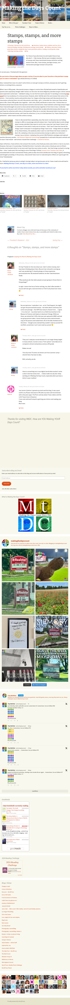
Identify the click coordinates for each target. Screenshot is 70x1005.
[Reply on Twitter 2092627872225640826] (8, 785)
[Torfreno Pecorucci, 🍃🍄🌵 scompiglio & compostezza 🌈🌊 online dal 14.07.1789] (18, 986)
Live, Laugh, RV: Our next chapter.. (11, 917)
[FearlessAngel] (55, 986)
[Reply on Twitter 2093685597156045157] (8, 721)
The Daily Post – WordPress (9, 951)
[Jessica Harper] (22, 991)
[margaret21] (50, 977)
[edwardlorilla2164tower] (60, 982)
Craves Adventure (7, 889)
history (45, 45)
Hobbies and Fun (52, 45)
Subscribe (6, 483)
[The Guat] (13, 977)
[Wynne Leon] (64, 986)
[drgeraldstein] (36, 986)
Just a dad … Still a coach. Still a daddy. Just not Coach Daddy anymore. (21, 909)
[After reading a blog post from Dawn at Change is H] (51, 598)
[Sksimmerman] (36, 991)
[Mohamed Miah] (27, 991)
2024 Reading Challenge (12, 864)
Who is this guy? (13, 23)
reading (44, 49)
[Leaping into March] (58, 201)
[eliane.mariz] (4, 986)
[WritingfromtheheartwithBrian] (32, 986)
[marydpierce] (41, 986)
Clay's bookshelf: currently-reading (15, 806)
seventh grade (51, 49)
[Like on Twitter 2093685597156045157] (15, 721)
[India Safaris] (13, 991)
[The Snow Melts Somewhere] (36, 982)
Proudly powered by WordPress (16, 1001)
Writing (41, 47)
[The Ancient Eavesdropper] (4, 982)
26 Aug (29, 770)
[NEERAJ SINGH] (22, 986)
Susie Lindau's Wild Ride (8, 948)
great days (10, 49)
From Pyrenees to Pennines (9, 897)
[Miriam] (4, 991)
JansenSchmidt (6, 906)
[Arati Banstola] (60, 986)
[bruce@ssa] (8, 991)
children (48, 47)
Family (41, 45)
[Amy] (32, 977)
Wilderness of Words (7, 959)
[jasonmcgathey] (64, 977)
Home (3, 23)
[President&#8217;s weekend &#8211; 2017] (35, 201)
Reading (14, 47)
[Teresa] (27, 977)
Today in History (39, 23)
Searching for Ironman (8, 937)
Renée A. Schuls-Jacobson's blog (11, 934)
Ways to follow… (34, 27)
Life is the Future (6, 914)
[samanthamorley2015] (50, 982)
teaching (20, 47)
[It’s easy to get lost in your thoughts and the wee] (51, 632)
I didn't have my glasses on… (10, 900)
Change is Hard (6, 886)
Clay (27, 51)
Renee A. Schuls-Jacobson (13, 345)
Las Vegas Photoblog (7, 911)
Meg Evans (5, 920)
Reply (22, 295)
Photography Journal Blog (9, 928)
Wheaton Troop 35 (7, 956)
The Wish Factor (6, 954)
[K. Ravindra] (41, 982)
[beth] (36, 977)
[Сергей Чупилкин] (55, 977)
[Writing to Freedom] (64, 982)
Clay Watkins (11, 704)
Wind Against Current (7, 962)
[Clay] (32, 991)
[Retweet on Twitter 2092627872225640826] (11, 785)
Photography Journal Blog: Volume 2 (11, 931)
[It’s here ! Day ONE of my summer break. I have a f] (51, 665)
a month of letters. (43, 139)
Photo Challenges (20, 27)
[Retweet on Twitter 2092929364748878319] (11, 765)
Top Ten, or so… (6, 27)
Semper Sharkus (6, 940)
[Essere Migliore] (46, 982)
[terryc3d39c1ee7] (32, 982)
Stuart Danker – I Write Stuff (9, 942)
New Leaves (5, 923)
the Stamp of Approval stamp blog (28, 137)
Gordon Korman (6, 821)
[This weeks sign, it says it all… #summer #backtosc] (18, 565)
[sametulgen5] (8, 977)
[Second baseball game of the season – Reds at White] (51, 565)
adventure (36, 45)
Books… (50, 23)
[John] (46, 977)
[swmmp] (22, 982)
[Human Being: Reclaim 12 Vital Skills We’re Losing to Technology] (4, 827)
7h (28, 704)
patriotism (34, 49)
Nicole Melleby (10, 841)
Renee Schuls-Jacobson (10, 272)
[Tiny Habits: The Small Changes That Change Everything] (4, 810)
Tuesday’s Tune (26, 23)
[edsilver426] (13, 986)
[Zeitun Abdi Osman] (46, 986)
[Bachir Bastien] (18, 982)
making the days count (25, 49)
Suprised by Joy (6, 945)
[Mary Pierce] (18, 991)
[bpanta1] (13, 982)
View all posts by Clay (29, 234)
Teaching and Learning (29, 47)
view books (20, 875)
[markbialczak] (22, 977)
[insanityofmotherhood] (55, 982)
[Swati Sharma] (27, 986)
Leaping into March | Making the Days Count (27, 256)
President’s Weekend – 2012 (7, 208)
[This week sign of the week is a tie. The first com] (18, 598)
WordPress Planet (7, 968)
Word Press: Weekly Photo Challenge (12, 965)
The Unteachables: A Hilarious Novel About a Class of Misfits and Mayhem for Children (16, 818)
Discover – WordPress (8, 892)
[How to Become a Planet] (4, 841)
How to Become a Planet (13, 839)
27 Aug (29, 748)
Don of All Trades (6, 895)
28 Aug (29, 726)
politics (40, 49)
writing (21, 51)
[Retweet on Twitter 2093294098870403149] (11, 743)
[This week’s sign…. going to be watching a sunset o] (18, 632)
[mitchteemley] (50, 986)
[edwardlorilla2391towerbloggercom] (60, 977)
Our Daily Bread (6, 926)
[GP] (41, 977)
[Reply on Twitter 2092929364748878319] (8, 765)
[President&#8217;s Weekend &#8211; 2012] (11, 201)
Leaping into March (52, 208)
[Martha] (4, 977)
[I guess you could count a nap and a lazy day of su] (18, 665)
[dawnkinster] (18, 977)
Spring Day (58, 240)
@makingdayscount (21, 704)
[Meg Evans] (27, 982)
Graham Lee (9, 829)
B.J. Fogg (9, 811)
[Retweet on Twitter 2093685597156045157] (11, 721)
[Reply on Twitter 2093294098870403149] (8, 743)
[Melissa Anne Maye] (8, 982)
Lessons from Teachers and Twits (51, 150)
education (54, 47)
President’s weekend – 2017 (31, 208)
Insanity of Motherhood (8, 903)
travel (37, 47)
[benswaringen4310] (8, 986)
